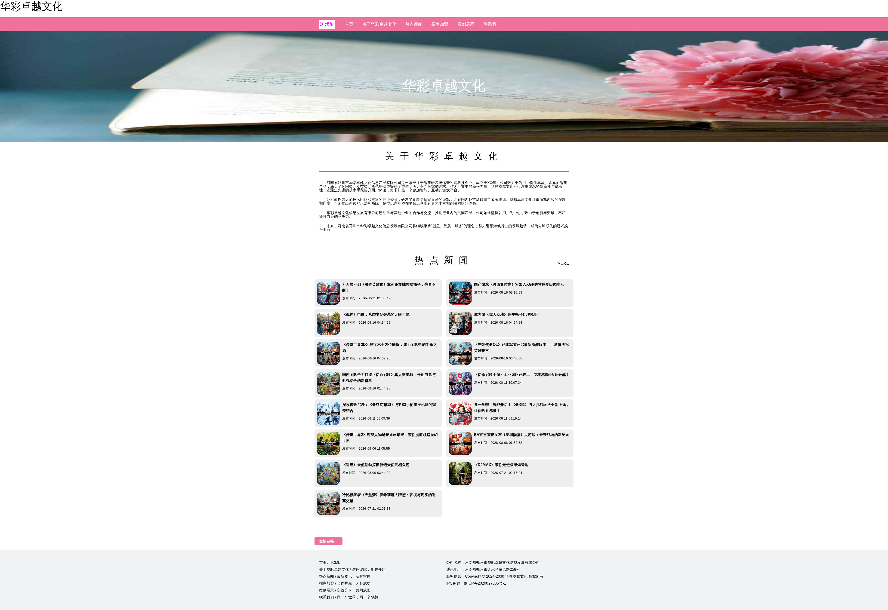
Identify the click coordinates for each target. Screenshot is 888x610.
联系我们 (492, 24)
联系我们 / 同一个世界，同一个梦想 (348, 597)
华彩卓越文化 (31, 6)
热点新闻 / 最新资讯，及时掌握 (345, 576)
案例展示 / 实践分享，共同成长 (345, 590)
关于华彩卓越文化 (379, 24)
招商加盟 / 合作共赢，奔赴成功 (345, 583)
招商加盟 (440, 24)
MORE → (566, 263)
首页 (349, 24)
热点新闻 (413, 24)
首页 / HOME (330, 562)
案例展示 (466, 24)
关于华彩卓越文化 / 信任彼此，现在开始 (352, 569)
